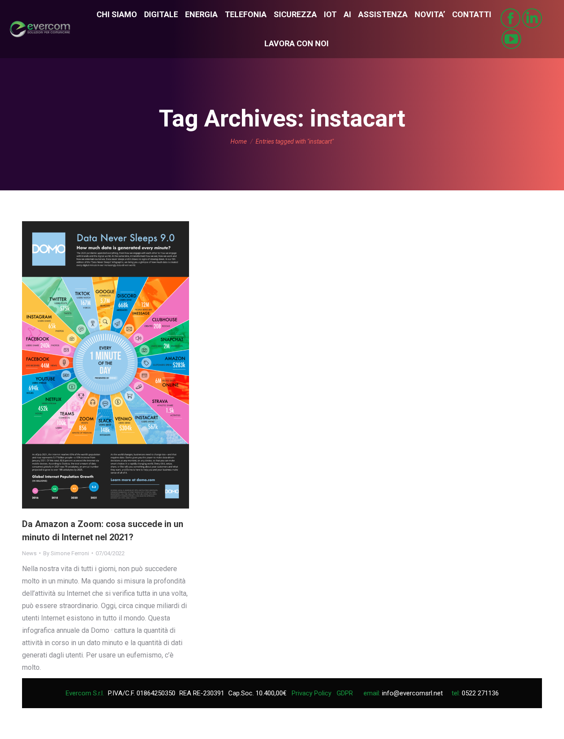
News (29, 553)
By (66, 553)
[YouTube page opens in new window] (511, 39)
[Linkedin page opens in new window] (532, 18)
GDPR (345, 693)
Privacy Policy (311, 693)
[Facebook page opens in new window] (510, 18)
